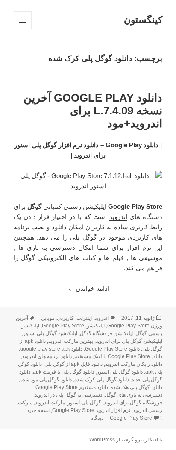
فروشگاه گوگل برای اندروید (133, 403)
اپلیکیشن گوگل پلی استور (50, 333)
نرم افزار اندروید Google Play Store (91, 410)
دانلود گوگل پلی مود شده (46, 380)
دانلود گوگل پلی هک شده (136, 387)
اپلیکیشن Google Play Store (73, 326)
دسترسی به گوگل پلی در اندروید (68, 395)
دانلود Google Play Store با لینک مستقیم (118, 356)
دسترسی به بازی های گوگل (133, 395)
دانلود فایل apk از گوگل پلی (73, 364)
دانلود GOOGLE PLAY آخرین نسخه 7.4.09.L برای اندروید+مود (92, 110)
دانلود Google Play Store (112, 349)
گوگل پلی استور (84, 403)
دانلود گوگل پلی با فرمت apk (63, 372)
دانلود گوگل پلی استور (120, 372)
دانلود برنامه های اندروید (47, 356)
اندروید (118, 216)
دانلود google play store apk (51, 349)
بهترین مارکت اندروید (70, 341)
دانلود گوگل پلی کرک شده (101, 380)
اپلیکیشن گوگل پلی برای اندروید (129, 341)
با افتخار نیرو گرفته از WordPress (125, 440)
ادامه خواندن (88, 288)
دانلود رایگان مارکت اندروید (133, 364)
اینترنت (84, 318)
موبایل (47, 318)
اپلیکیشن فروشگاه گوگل (106, 333)
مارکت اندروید (50, 403)
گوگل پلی (83, 237)
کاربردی (65, 318)
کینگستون (143, 20)
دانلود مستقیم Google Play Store (71, 387)
